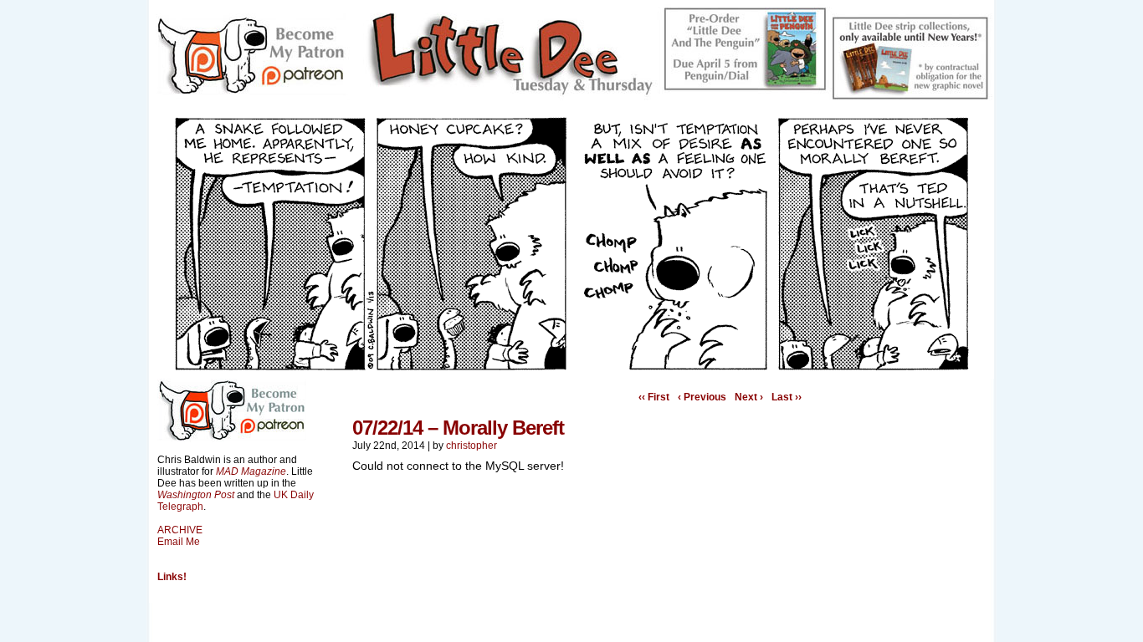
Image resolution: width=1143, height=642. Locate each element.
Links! (172, 577)
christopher (471, 445)
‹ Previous (702, 397)
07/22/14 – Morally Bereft (458, 427)
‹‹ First (653, 397)
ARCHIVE (179, 530)
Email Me (178, 542)
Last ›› (786, 397)
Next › (749, 397)
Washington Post (195, 495)
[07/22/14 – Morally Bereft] (571, 366)
